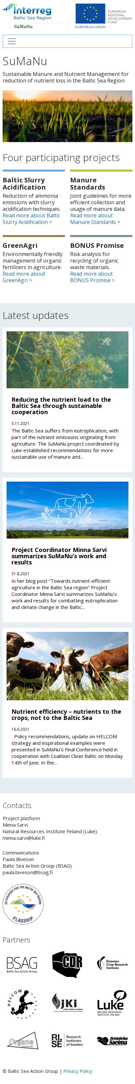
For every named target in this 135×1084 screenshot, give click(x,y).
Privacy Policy (77, 1071)
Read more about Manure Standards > (95, 218)
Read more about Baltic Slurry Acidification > (31, 218)
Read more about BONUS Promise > (92, 277)
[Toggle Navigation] (67, 41)
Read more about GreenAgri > (24, 277)
